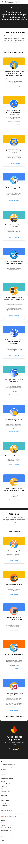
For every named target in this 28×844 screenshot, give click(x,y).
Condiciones (4, 836)
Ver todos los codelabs (14, 716)
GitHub (3, 774)
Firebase (3, 825)
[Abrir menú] (2, 2)
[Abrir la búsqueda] (16, 2)
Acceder (24, 2)
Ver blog (3, 781)
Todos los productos (6, 830)
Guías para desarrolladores (8, 764)
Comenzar (14, 750)
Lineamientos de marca (7, 808)
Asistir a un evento (5, 791)
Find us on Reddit (5, 783)
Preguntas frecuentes (6, 810)
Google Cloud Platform (7, 828)
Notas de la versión (5, 805)
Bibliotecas (4, 772)
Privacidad (11, 836)
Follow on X (4, 786)
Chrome (3, 823)
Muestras (3, 769)
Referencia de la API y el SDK (8, 767)
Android (3, 820)
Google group (4, 803)
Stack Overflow (5, 800)
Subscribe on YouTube (6, 788)
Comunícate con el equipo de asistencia (11, 798)
